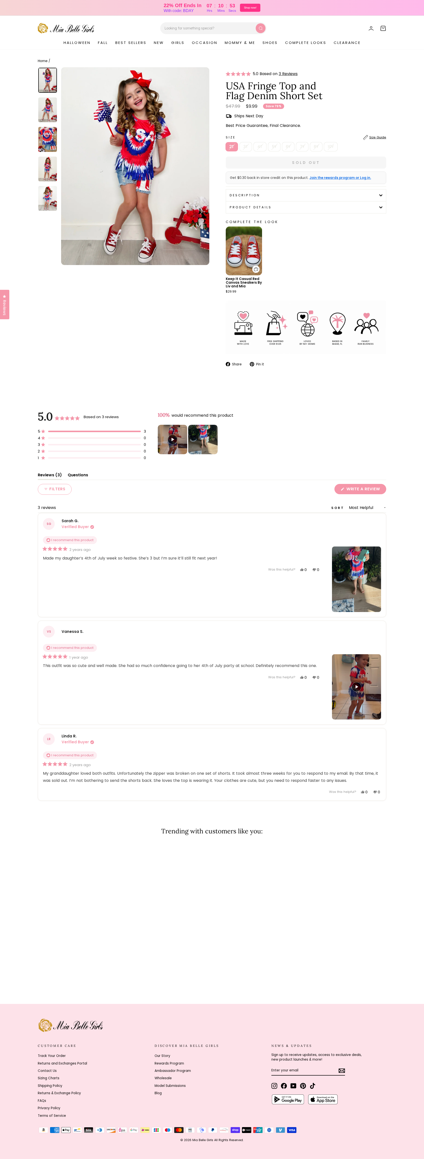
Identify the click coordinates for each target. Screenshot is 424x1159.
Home (43, 61)
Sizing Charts (48, 1078)
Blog (158, 1093)
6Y (288, 146)
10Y (331, 146)
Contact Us (47, 1070)
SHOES (270, 42)
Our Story (162, 1055)
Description (245, 195)
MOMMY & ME (240, 42)
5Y (274, 146)
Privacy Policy (49, 1108)
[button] (239, 74)
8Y (316, 146)
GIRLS (178, 42)
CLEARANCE (347, 42)
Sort (338, 508)
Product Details (251, 207)
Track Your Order (52, 1055)
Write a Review (365, 490)
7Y (302, 146)
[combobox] (213, 28)
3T (245, 146)
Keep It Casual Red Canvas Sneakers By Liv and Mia (244, 282)
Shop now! (250, 7)
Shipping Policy (50, 1085)
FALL (103, 42)
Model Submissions (170, 1085)
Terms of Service (52, 1115)
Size (306, 137)
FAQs (42, 1100)
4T (260, 146)
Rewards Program (169, 1063)
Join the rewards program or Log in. (340, 178)
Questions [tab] (78, 476)
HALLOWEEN (77, 42)
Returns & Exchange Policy (59, 1093)
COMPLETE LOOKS (305, 42)
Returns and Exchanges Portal (62, 1063)
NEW (159, 42)
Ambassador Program (173, 1070)
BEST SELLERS (130, 42)
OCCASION (204, 42)
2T (231, 146)
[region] (188, 439)
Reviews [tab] (50, 476)
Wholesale (163, 1078)
